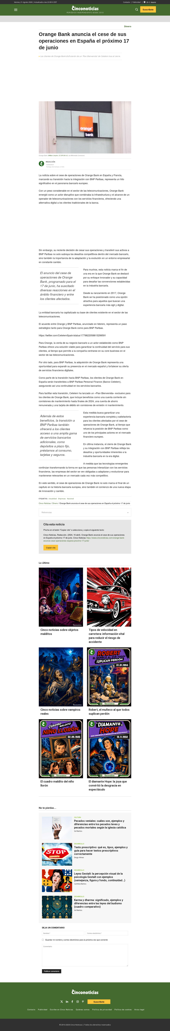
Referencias (47, 512)
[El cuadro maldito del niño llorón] (61, 748)
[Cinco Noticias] (85, 992)
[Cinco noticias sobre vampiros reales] (61, 676)
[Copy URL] (106, 164)
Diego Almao (79, 857)
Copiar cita (50, 547)
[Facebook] (93, 164)
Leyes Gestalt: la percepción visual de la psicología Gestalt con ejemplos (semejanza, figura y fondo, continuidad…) (99, 877)
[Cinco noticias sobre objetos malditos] (61, 597)
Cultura (77, 817)
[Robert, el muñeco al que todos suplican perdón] (109, 676)
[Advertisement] (85, 81)
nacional (70, 499)
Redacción (50, 162)
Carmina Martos (80, 884)
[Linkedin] (67, 1002)
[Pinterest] (83, 1002)
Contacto (126, 2)
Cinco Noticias (45, 503)
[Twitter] (62, 1002)
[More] (112, 164)
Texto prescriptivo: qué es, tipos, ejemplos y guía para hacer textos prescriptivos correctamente (101, 851)
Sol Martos (78, 831)
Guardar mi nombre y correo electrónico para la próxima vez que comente (76, 939)
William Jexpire (53, 155)
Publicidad (137, 2)
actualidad (53, 499)
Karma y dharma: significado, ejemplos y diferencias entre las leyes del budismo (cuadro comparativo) (98, 903)
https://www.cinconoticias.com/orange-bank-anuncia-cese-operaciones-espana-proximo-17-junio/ (84, 539)
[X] (87, 164)
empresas (62, 499)
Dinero (127, 26)
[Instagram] (78, 1002)
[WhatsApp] (100, 164)
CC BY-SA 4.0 (63, 155)
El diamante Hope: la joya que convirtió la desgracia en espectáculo (108, 785)
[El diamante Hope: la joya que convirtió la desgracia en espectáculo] (109, 748)
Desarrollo (79, 844)
